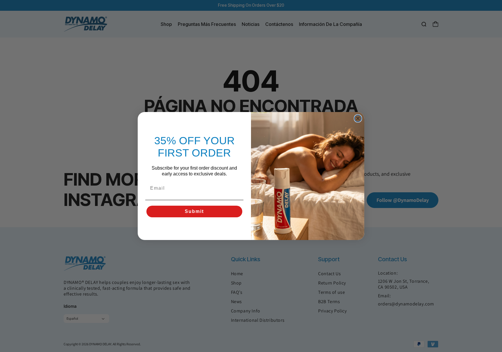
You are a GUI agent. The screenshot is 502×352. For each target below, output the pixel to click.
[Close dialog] (357, 118)
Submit (194, 211)
